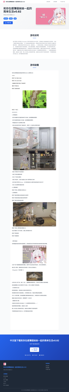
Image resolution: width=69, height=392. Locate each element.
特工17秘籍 (5, 379)
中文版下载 (62, 1)
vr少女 (4, 378)
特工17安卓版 (6, 385)
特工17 (4, 383)
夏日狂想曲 (5, 376)
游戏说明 (48, 1)
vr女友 (4, 381)
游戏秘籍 (55, 1)
